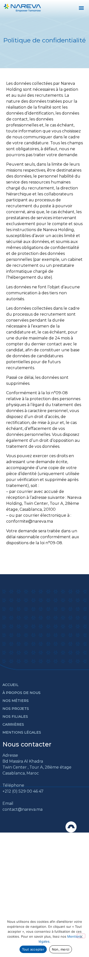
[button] (81, 8)
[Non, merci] (81, 936)
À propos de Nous (21, 692)
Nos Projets (15, 708)
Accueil (10, 685)
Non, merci (60, 949)
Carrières (13, 724)
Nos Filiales (15, 716)
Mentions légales (21, 732)
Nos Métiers (15, 700)
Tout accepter (33, 949)
